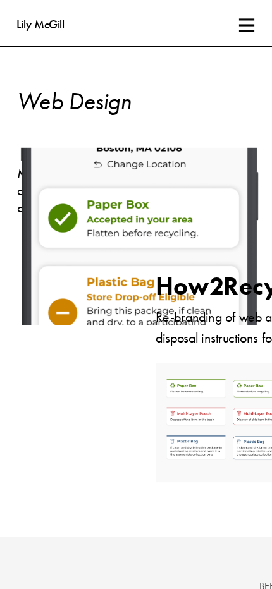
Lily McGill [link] (40, 25)
